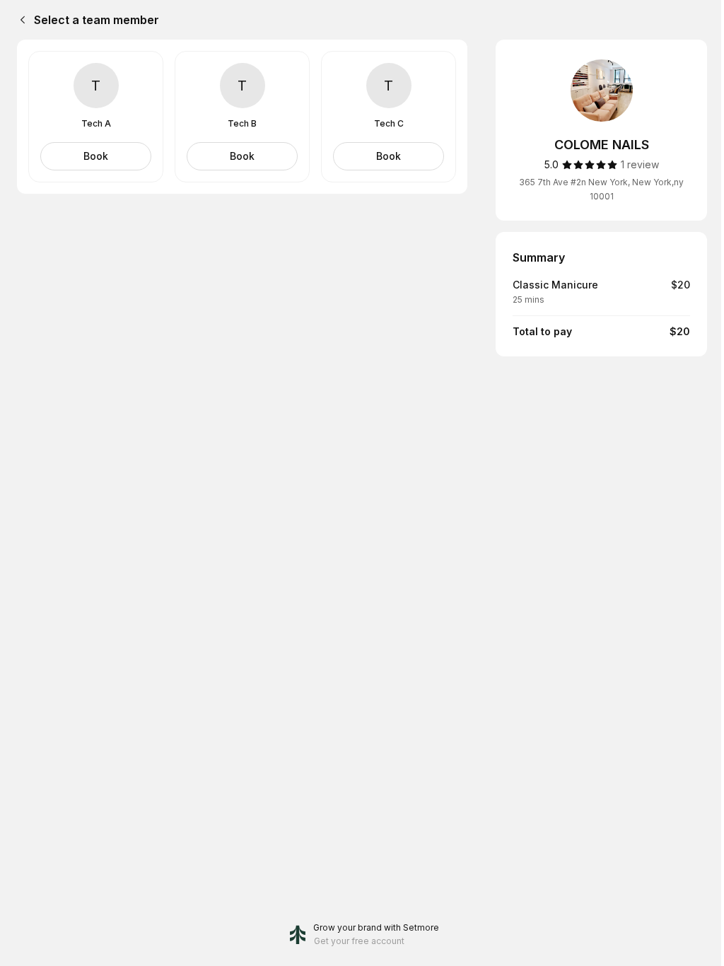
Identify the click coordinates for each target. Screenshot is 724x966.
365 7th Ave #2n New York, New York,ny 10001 (601, 189)
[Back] (20, 20)
